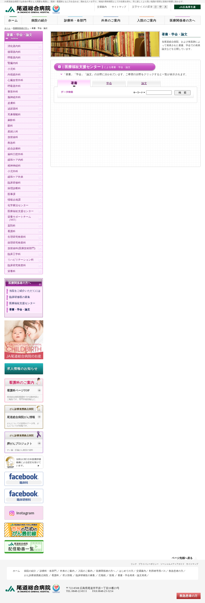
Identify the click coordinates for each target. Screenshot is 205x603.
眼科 (10, 125)
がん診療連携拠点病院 (36, 575)
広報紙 (102, 575)
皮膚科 (11, 103)
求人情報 (67, 575)
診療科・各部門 (75, 20)
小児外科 (13, 171)
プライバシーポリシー (149, 564)
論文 (144, 83)
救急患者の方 (176, 571)
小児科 (11, 69)
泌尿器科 (13, 108)
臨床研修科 (14, 182)
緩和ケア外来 (15, 177)
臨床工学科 (14, 254)
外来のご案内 (111, 20)
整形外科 (13, 91)
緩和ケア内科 (15, 159)
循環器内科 (14, 52)
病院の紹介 (39, 20)
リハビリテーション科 (21, 259)
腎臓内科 (13, 63)
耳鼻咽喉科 (14, 114)
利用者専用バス (157, 571)
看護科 (11, 231)
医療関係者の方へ (182, 20)
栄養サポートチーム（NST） (19, 218)
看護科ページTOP (18, 390)
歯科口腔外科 (15, 154)
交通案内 (102, 6)
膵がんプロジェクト (19, 443)
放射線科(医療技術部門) (21, 248)
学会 (109, 83)
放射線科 (13, 137)
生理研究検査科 (17, 237)
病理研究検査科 (17, 242)
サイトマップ (119, 6)
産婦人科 (13, 131)
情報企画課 (14, 199)
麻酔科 (11, 120)
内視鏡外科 (14, 74)
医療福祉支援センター (21, 211)
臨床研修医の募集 (19, 297)
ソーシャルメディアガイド (172, 564)
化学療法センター (18, 205)
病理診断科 (14, 188)
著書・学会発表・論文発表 (132, 575)
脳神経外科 (14, 97)
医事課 (11, 194)
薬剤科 (11, 225)
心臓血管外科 (15, 80)
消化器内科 (14, 46)
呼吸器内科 (14, 57)
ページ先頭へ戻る (182, 558)
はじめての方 (126, 571)
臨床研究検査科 (17, 265)
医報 (111, 575)
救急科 (11, 142)
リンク (134, 564)
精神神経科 (14, 165)
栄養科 (11, 271)
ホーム (13, 20)
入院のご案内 (146, 20)
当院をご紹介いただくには (24, 290)
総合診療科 (14, 148)
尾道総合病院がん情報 (21, 417)
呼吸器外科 (14, 86)
